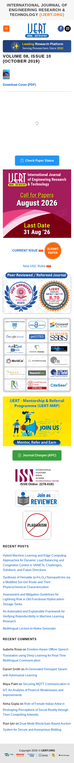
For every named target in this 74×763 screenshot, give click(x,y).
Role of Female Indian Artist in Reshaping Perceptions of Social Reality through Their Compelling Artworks (35, 709)
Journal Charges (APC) (39, 455)
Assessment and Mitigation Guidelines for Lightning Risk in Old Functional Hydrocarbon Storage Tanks (33, 599)
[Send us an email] (68, 28)
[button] (6, 28)
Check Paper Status (39, 160)
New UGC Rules (34, 266)
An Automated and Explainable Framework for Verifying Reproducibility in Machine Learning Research (34, 616)
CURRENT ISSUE (25, 250)
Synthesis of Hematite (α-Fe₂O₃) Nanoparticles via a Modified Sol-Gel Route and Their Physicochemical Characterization (36, 582)
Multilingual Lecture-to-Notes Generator (29, 628)
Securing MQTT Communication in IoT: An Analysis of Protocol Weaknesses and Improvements (36, 689)
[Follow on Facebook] (61, 28)
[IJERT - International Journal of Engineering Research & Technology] (37, 30)
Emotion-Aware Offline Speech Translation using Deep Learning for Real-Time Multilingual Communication (35, 655)
